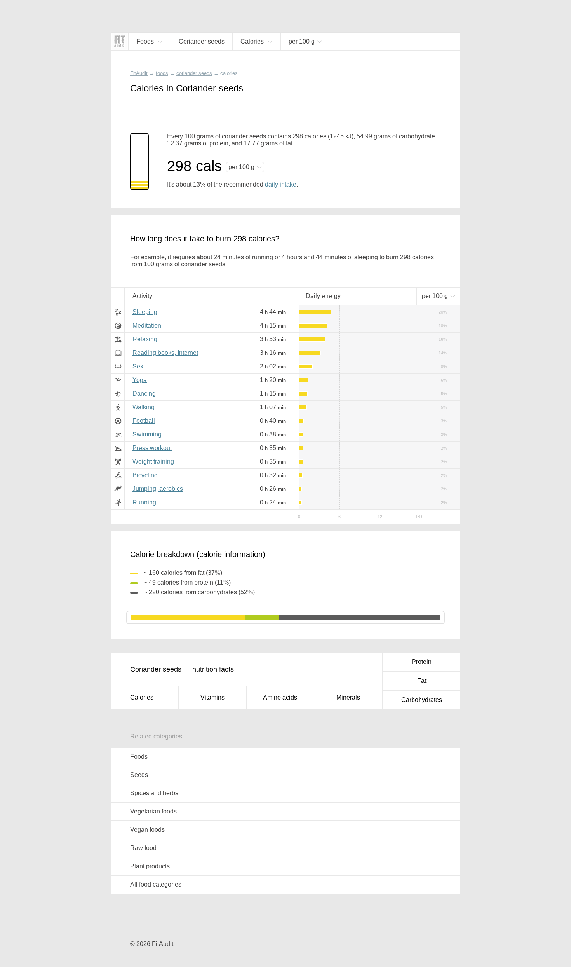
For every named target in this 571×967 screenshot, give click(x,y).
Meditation (146, 325)
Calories (141, 697)
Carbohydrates (421, 699)
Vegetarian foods (153, 811)
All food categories (155, 884)
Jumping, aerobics (157, 488)
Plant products (150, 866)
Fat (421, 680)
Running (144, 502)
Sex (137, 366)
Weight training (153, 461)
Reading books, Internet (165, 352)
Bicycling (145, 475)
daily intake (280, 184)
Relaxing (144, 339)
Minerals (348, 697)
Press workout (152, 448)
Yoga (139, 380)
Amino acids (280, 697)
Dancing (144, 393)
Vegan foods (147, 829)
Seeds (139, 775)
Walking (143, 407)
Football (143, 420)
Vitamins (212, 697)
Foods (139, 756)
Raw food (143, 848)
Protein (422, 661)
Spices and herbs (154, 793)
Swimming (147, 434)
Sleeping (144, 312)
